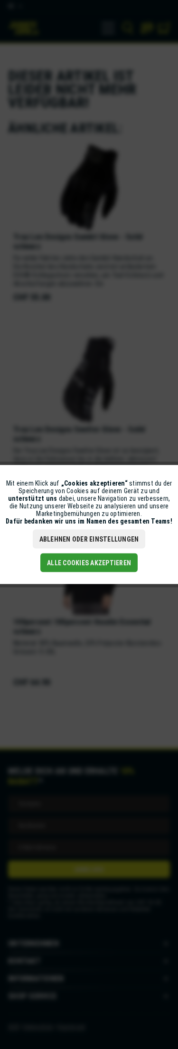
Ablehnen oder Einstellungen (89, 539)
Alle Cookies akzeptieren (89, 563)
